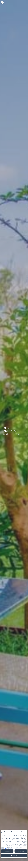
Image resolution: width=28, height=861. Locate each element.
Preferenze (14, 855)
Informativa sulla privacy (10, 848)
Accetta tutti (21, 851)
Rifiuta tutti (7, 851)
